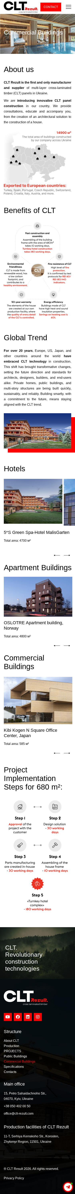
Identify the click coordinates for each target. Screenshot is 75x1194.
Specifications (14, 1066)
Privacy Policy (14, 1178)
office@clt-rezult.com (18, 1113)
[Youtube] (8, 1017)
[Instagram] (38, 1017)
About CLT (11, 1040)
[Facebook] (18, 1017)
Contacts (10, 1072)
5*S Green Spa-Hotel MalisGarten (36, 532)
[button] (57, 555)
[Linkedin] (28, 1017)
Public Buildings (15, 1056)
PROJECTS (12, 1051)
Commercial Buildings (19, 1061)
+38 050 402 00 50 (17, 1106)
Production (11, 1046)
